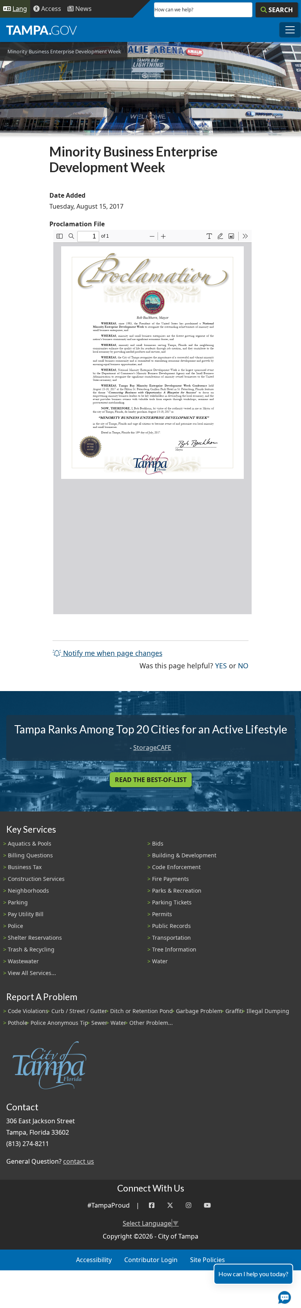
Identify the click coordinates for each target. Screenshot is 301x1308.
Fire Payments (170, 878)
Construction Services (36, 878)
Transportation (171, 937)
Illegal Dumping (268, 1011)
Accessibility (94, 1259)
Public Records (171, 926)
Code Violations (28, 1011)
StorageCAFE (152, 747)
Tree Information (174, 949)
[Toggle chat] (283, 1296)
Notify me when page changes (111, 653)
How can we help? (173, 9)
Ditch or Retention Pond (141, 1011)
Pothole (17, 1022)
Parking (18, 902)
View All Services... (32, 973)
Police (15, 926)
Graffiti (234, 1011)
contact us (78, 1161)
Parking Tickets (172, 902)
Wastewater (23, 961)
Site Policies (207, 1259)
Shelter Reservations (35, 937)
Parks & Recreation (176, 890)
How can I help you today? (253, 1273)
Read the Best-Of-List (151, 779)
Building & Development (184, 855)
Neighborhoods (28, 890)
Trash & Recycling (31, 949)
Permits (162, 914)
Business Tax (25, 867)
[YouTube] (207, 1205)
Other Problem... (151, 1022)
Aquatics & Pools (29, 843)
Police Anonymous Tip (59, 1022)
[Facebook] (152, 1205)
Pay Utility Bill (26, 914)
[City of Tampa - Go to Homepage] (41, 30)
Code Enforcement (176, 867)
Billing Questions (30, 855)
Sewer (99, 1022)
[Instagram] (189, 1205)
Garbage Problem (199, 1011)
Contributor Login (151, 1259)
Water (160, 961)
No (243, 665)
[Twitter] (170, 1205)
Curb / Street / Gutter (79, 1011)
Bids (157, 843)
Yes (221, 665)
